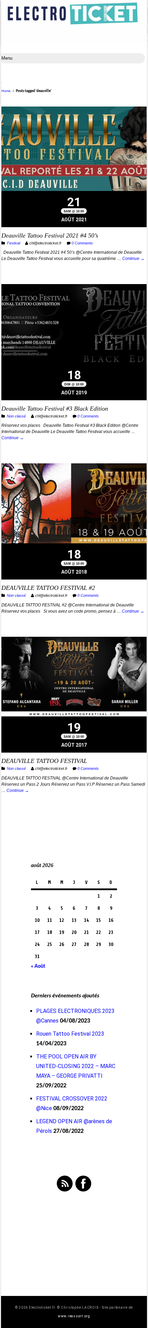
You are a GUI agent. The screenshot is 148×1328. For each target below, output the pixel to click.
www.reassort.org (74, 1316)
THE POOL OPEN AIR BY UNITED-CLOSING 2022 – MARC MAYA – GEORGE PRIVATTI (75, 1066)
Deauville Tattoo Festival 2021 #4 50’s (49, 235)
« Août (38, 966)
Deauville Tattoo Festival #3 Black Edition (54, 408)
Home (6, 91)
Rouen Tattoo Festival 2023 (70, 1033)
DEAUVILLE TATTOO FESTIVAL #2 (48, 587)
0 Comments (82, 243)
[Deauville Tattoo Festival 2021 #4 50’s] (73, 149)
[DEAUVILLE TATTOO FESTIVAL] (73, 677)
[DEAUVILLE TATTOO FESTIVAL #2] (73, 504)
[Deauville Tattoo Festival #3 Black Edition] (73, 325)
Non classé (16, 416)
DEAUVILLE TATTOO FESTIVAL (44, 760)
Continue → (133, 258)
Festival (13, 243)
